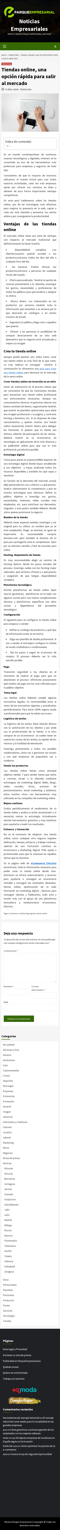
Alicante (8, 1168)
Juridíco (7, 1132)
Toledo (8, 1256)
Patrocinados (10, 1284)
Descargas (8, 1086)
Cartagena (9, 1184)
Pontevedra (10, 1240)
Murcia (8, 1230)
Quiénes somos (11, 1367)
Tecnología (9, 1315)
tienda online (41, 913)
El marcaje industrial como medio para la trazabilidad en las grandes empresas (28, 1421)
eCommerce (14, 913)
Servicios (7, 1310)
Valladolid (9, 1266)
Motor (6, 1147)
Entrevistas (9, 1096)
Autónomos (9, 1060)
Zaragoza (9, 1271)
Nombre (9, 986)
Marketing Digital (27, 913)
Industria (8, 1116)
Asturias (8, 1173)
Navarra (8, 1235)
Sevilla (8, 1251)
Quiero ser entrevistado (15, 1372)
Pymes (6, 1305)
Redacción (25, 89)
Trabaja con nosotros (13, 1378)
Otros (6, 1279)
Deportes (8, 1080)
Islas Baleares (11, 1204)
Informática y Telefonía (15, 1122)
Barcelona (9, 1178)
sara (5, 1454)
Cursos (6, 1075)
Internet (7, 1127)
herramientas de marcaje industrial (21, 1417)
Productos (8, 1300)
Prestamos (8, 1295)
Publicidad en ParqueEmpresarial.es (22, 1361)
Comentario (11, 950)
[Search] (55, 46)
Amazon (7, 1055)
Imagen (7, 1111)
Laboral (7, 1137)
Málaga (8, 1225)
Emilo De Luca (10, 1446)
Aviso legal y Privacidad (15, 1349)
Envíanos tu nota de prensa (17, 1355)
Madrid (8, 1220)
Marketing (6, 64)
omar (5, 1437)
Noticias (7, 1163)
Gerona (8, 1189)
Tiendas (7, 1321)
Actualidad (8, 1044)
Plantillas (8, 1290)
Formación (8, 1101)
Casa (5, 1065)
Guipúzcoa (10, 1199)
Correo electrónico (38, 988)
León (6, 1215)
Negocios (8, 1153)
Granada (8, 1194)
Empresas (8, 1091)
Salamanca (10, 1246)
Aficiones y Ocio (11, 1049)
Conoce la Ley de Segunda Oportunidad (31, 1454)
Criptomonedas (11, 1070)
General (7, 1106)
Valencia (8, 1261)
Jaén (6, 1209)
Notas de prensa (11, 1158)
